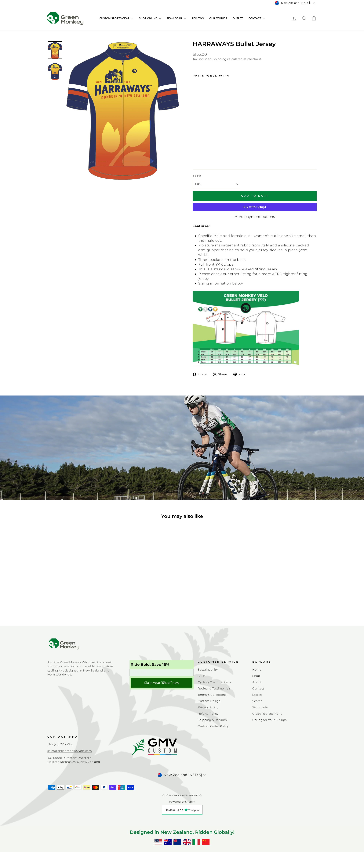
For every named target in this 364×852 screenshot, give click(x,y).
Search (257, 701)
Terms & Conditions (212, 694)
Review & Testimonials (214, 688)
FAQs (202, 676)
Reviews (197, 18)
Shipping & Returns (212, 720)
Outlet (238, 18)
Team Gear (175, 18)
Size (197, 176)
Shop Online (148, 18)
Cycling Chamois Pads (214, 682)
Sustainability (208, 669)
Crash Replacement (267, 713)
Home (256, 669)
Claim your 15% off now (161, 683)
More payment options (254, 217)
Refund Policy (208, 713)
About (256, 682)
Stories (257, 694)
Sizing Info (260, 707)
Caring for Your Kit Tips (269, 720)
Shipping (219, 59)
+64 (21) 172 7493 (59, 744)
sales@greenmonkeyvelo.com (69, 751)
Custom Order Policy (213, 726)
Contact (255, 18)
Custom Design (209, 701)
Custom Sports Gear (115, 18)
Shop (256, 676)
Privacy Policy (208, 707)
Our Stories (218, 18)
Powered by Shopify (182, 801)
